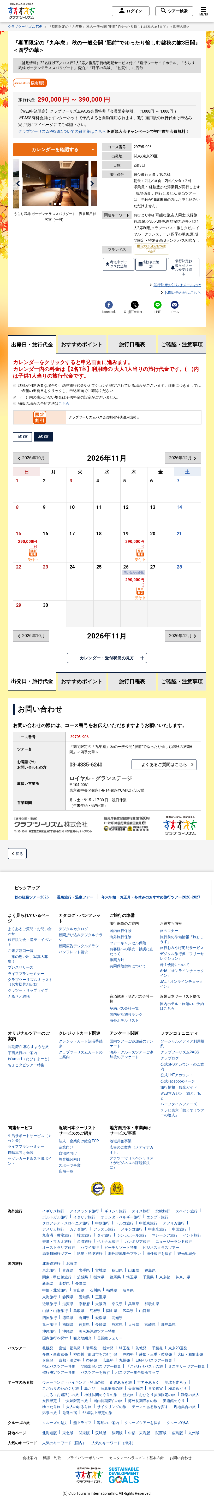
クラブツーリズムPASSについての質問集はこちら (62, 131)
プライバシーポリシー (85, 1458)
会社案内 (29, 1458)
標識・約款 (52, 1458)
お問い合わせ (181, 1458)
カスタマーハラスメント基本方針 (136, 1458)
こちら (63, 403)
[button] (18, 183)
